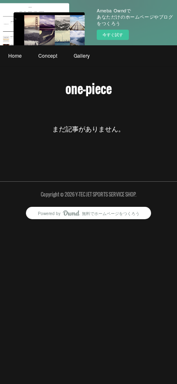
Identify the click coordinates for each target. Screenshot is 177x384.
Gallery (82, 55)
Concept (47, 55)
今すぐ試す (112, 34)
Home (15, 55)
